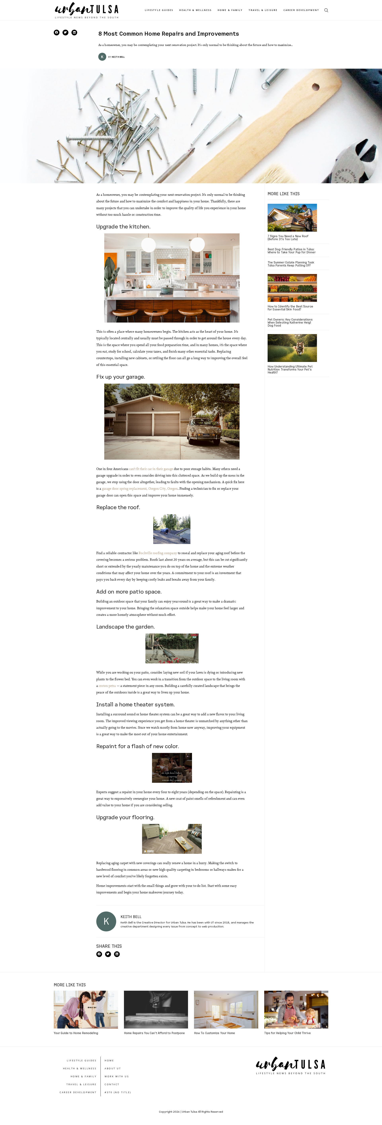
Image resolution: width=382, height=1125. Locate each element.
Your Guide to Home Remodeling (76, 1033)
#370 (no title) (118, 1092)
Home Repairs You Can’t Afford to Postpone (154, 1033)
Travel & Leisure (263, 10)
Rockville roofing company (158, 553)
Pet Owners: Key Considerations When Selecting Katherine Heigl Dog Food (290, 322)
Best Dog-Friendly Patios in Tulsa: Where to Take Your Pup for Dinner (292, 250)
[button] (56, 32)
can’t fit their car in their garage (151, 468)
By (109, 56)
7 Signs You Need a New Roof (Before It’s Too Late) (288, 237)
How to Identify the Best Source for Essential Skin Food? (290, 307)
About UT (113, 1068)
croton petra (107, 685)
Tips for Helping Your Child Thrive (287, 1033)
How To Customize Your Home (214, 1033)
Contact (112, 1084)
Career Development (301, 10)
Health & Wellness (195, 10)
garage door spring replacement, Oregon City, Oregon (140, 488)
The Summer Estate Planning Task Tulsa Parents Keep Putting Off (291, 263)
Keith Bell (118, 56)
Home (109, 1060)
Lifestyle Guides (159, 10)
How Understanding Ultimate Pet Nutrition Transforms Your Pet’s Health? (290, 369)
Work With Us (117, 1076)
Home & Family (230, 10)
